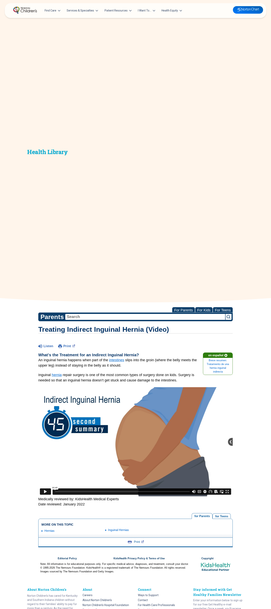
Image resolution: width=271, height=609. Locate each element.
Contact (143, 600)
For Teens (223, 310)
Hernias (49, 530)
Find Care (50, 10)
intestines (116, 360)
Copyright (207, 558)
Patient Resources (116, 10)
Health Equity (169, 10)
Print (67, 346)
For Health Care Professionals (156, 605)
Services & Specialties (80, 10)
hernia (57, 375)
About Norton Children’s (97, 600)
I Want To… (144, 10)
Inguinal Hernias (118, 530)
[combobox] (145, 317)
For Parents (183, 310)
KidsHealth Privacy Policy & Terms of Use (139, 558)
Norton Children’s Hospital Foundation (106, 605)
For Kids (203, 310)
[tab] (221, 515)
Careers (87, 595)
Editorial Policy (67, 558)
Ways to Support (148, 595)
